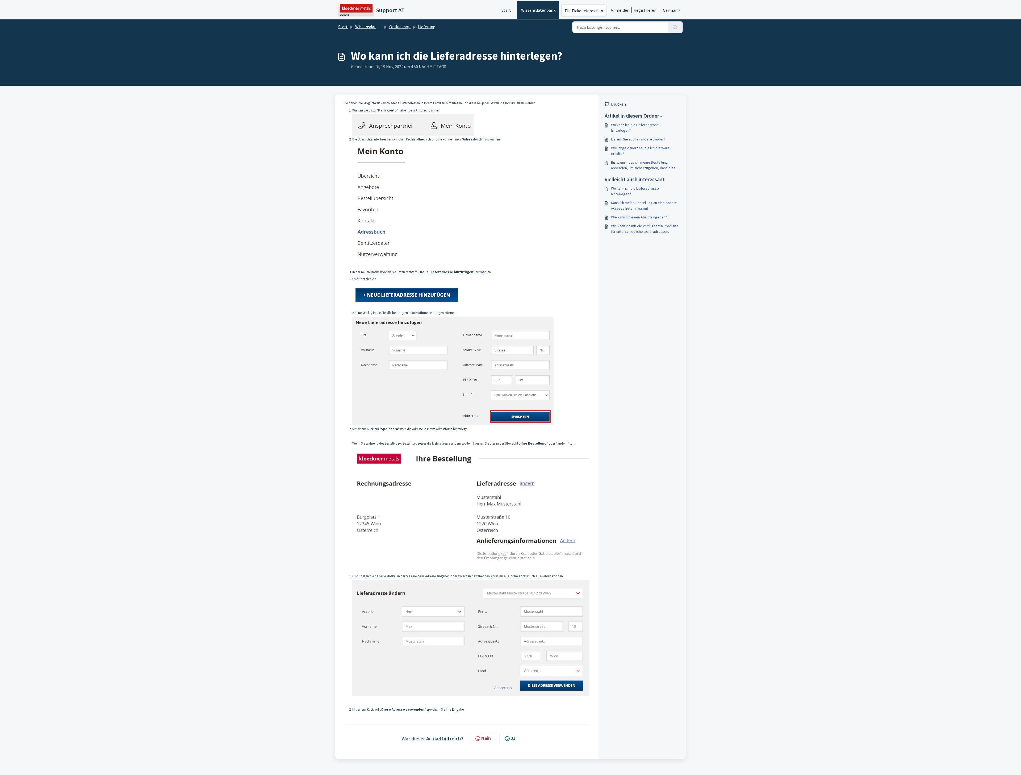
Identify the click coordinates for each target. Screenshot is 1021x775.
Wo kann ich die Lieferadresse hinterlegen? (635, 127)
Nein (486, 738)
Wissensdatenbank (538, 10)
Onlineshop (400, 26)
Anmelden (620, 10)
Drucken (618, 104)
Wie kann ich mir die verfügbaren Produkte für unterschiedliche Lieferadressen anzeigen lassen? (645, 228)
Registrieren (645, 10)
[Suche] (675, 27)
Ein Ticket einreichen (584, 10)
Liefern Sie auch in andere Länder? (638, 139)
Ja (513, 738)
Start (506, 10)
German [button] (670, 10)
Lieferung (427, 26)
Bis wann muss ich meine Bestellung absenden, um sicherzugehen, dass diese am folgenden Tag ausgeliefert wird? (644, 165)
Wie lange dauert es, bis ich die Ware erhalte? (640, 151)
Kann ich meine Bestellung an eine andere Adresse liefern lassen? (644, 205)
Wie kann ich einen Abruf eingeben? (639, 217)
